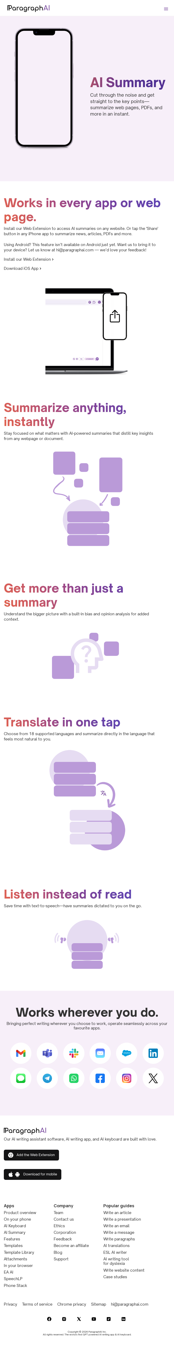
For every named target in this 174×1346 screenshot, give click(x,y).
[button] (166, 6)
